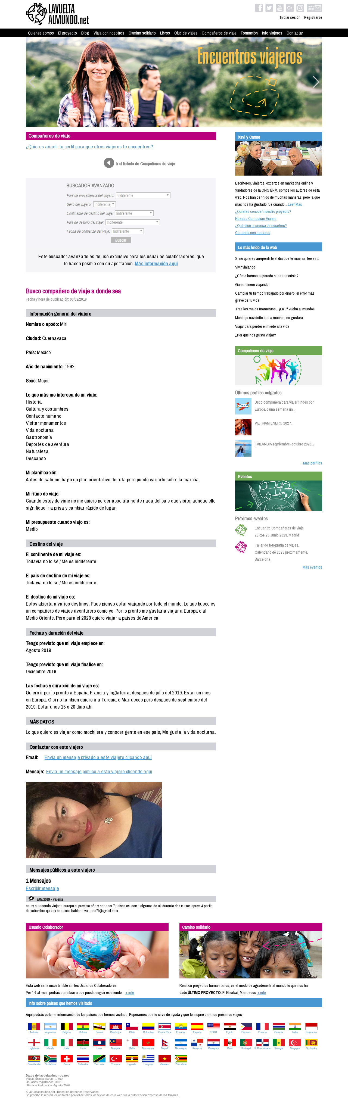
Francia (262, 1032)
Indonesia (311, 1032)
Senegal (278, 1048)
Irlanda (50, 1048)
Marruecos (148, 1048)
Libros (165, 33)
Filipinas (246, 1032)
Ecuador (180, 1032)
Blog (85, 33)
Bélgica (67, 1032)
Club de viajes (185, 33)
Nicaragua (181, 1048)
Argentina (50, 1032)
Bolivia (83, 1032)
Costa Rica (164, 1032)
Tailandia (83, 1064)
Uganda (132, 1064)
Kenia (83, 1048)
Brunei (99, 1032)
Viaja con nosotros (109, 33)
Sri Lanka (311, 1048)
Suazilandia (34, 1064)
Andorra (34, 1032)
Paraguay (213, 1048)
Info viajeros (272, 33)
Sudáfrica (50, 1064)
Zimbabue (181, 1064)
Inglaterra (34, 1048)
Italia (66, 1048)
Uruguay (148, 1064)
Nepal (164, 1048)
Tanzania (99, 1064)
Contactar (295, 33)
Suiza (67, 1064)
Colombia (148, 1032)
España (197, 1032)
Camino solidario (142, 33)
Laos (99, 1048)
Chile (132, 1032)
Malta (132, 1048)
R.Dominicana (262, 1048)
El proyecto (67, 33)
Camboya (115, 1032)
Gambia (278, 1032)
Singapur (295, 1048)
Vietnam (164, 1064)
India (295, 1032)
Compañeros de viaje (219, 33)
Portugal (246, 1048)
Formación (249, 33)
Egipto (229, 1032)
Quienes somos (41, 33)
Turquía (115, 1064)
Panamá (197, 1048)
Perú (229, 1048)
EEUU (213, 1032)
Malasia (115, 1048)
